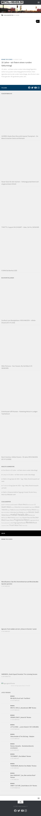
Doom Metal (32, 507)
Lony (4, 475)
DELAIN (12, 507)
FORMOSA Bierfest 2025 (9, 270)
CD (35, 504)
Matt (4, 479)
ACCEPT (3, 504)
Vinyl (26, 525)
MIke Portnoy (11, 517)
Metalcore (31, 515)
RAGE (12, 523)
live (27, 512)
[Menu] (38, 2)
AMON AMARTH (14, 504)
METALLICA (4, 517)
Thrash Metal (13, 525)
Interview (13, 512)
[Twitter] (32, 87)
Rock (35, 522)
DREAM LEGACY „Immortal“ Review (20, 717)
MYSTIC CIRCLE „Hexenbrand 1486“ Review (23, 708)
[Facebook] (29, 87)
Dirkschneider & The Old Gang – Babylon (22, 736)
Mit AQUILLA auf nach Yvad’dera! (20, 698)
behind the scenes (6, 59)
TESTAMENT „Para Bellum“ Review (20, 756)
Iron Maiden (19, 512)
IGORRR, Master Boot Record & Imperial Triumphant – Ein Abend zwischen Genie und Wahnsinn (19, 137)
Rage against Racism (20, 523)
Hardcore (17, 510)
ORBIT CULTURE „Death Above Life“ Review (23, 786)
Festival (12, 510)
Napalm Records (27, 517)
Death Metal (6, 507)
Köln (25, 512)
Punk (2, 523)
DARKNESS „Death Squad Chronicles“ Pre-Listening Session (19, 674)
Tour (20, 525)
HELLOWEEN (7, 512)
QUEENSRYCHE (7, 523)
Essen (8, 510)
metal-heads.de (19, 514)
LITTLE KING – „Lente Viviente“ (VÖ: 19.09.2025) (24, 727)
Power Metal (10, 520)
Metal (8, 515)
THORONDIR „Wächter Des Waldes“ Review (23, 766)
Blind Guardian (30, 504)
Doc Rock (6, 470)
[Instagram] (38, 87)
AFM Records (8, 504)
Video (23, 525)
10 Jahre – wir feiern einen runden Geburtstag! (24, 470)
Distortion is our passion (22, 507)
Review (29, 522)
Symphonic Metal (5, 525)
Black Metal (22, 504)
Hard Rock (23, 510)
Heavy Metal (31, 509)
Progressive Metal (21, 520)
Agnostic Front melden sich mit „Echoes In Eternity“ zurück (19, 629)
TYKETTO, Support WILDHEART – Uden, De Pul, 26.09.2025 (20, 227)
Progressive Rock (34, 520)
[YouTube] (35, 87)
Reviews (12, 696)
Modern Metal (19, 517)
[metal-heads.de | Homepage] (16, 2)
